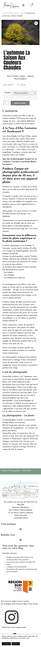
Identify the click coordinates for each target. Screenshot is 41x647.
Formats (8, 92)
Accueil (4, 13)
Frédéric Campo (13, 168)
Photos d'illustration (16, 13)
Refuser (16, 643)
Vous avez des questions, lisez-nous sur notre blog (18, 547)
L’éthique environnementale (16, 567)
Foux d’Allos (16, 128)
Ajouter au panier (20, 103)
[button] (23, 5)
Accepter (6, 643)
